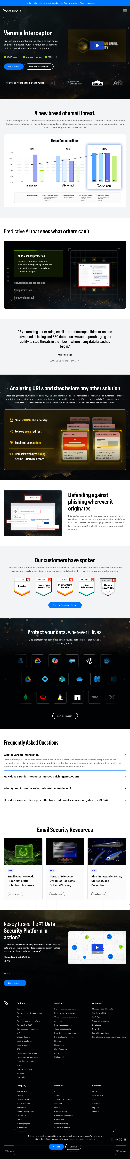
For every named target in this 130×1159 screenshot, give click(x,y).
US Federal (59, 1057)
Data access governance (27, 1029)
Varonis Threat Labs (62, 1128)
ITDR (18, 1049)
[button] (125, 11)
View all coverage (65, 715)
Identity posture (23, 1045)
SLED (56, 1053)
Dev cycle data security (64, 1037)
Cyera (94, 1099)
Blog (56, 1091)
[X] (120, 1140)
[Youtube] (116, 1140)
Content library (60, 1111)
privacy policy (88, 1139)
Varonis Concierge (24, 1069)
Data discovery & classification (30, 1013)
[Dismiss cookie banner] (113, 1132)
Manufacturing (60, 1049)
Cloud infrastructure (100, 1021)
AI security (58, 1021)
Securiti (95, 1111)
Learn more (91, 3)
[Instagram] (125, 1140)
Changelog (21, 1077)
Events (57, 1107)
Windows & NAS (99, 1013)
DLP (18, 1033)
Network (95, 1029)
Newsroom (21, 1107)
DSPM (19, 1017)
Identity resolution (24, 1041)
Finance (57, 1041)
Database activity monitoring (29, 1021)
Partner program (23, 1124)
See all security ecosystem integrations (109, 1037)
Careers (20, 1095)
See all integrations (100, 1033)
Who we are (22, 1091)
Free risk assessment (39, 66)
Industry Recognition (26, 1111)
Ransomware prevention (64, 1013)
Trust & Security (23, 1103)
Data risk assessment (63, 1025)
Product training (61, 1124)
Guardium (96, 1103)
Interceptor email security (27, 1053)
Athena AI (21, 1073)
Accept (56, 1146)
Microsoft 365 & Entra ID (102, 1009)
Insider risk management (65, 1009)
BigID (94, 1091)
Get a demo (13, 66)
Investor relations (24, 1099)
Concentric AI (98, 1095)
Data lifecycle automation (65, 1033)
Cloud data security (62, 1029)
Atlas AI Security (24, 1037)
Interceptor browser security (29, 1057)
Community (59, 1119)
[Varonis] (12, 11)
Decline (73, 1146)
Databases (96, 1025)
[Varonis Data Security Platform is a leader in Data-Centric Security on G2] (43, 595)
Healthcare (59, 1045)
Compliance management (65, 1017)
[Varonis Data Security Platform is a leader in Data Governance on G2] (65, 595)
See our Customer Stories (65, 605)
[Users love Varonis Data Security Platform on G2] (108, 595)
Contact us (21, 1115)
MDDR (19, 1065)
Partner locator (23, 1128)
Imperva (95, 1107)
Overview (21, 1009)
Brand (19, 1119)
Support (57, 1095)
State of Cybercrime (62, 1099)
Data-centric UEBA (24, 1025)
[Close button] (124, 3)
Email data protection (26, 1061)
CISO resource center (63, 1115)
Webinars (58, 1103)
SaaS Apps (96, 1017)
